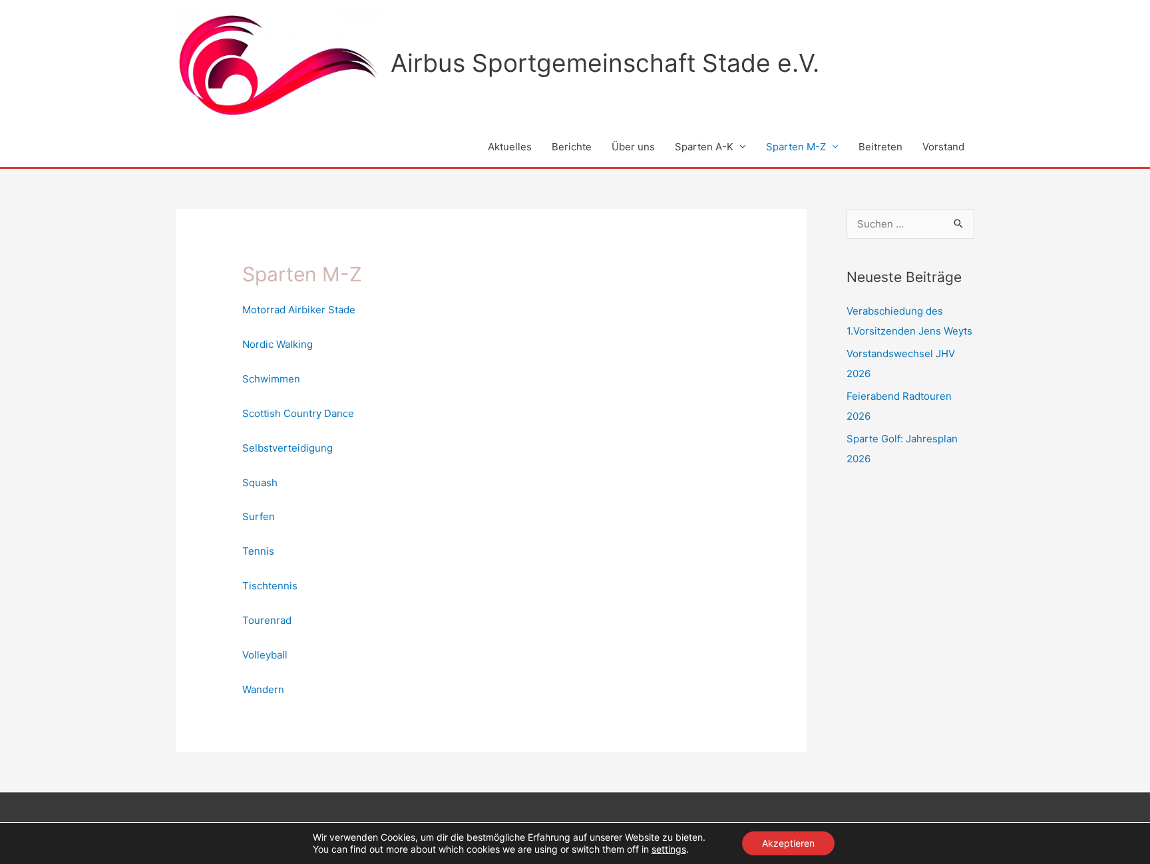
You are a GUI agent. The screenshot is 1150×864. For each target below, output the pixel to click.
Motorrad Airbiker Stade (298, 309)
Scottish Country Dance (298, 413)
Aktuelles (510, 146)
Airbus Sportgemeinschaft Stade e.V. (605, 63)
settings (669, 849)
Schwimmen (271, 378)
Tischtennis (269, 585)
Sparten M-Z (796, 146)
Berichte (572, 146)
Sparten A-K (704, 146)
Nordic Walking (277, 344)
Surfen (258, 516)
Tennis (258, 551)
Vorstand (943, 146)
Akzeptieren (788, 843)
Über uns (633, 146)
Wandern (263, 689)
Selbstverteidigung (287, 448)
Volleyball (265, 654)
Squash (260, 482)
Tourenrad (266, 620)
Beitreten (880, 146)
